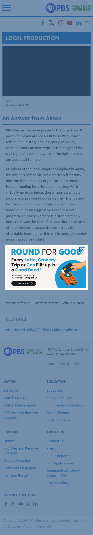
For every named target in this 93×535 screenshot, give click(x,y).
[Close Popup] (82, 249)
